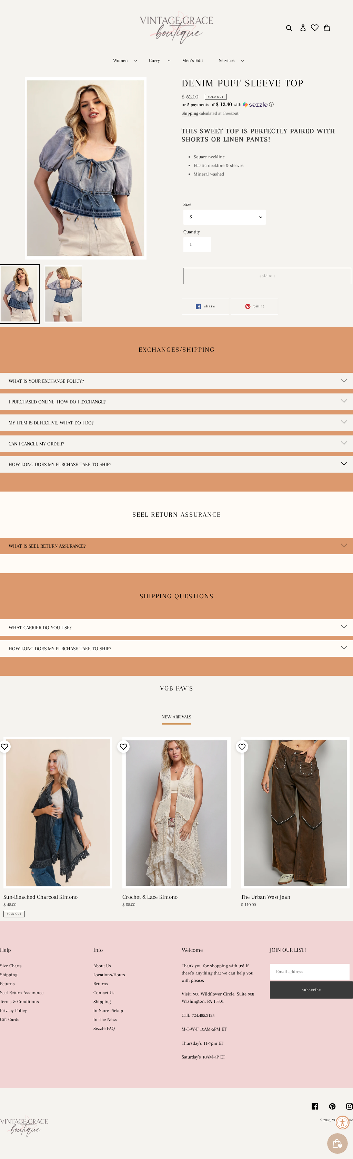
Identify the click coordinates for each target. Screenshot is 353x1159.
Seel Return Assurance (21, 992)
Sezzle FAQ (104, 1028)
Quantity (191, 231)
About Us (102, 965)
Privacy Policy (13, 1010)
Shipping (190, 113)
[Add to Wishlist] (122, 746)
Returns (7, 983)
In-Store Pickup (108, 1010)
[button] (228, 104)
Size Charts (11, 965)
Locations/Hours (109, 974)
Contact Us (103, 992)
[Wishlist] (315, 28)
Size (187, 204)
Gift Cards (9, 1019)
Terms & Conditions (19, 1001)
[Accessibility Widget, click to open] (343, 1122)
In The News (105, 1019)
